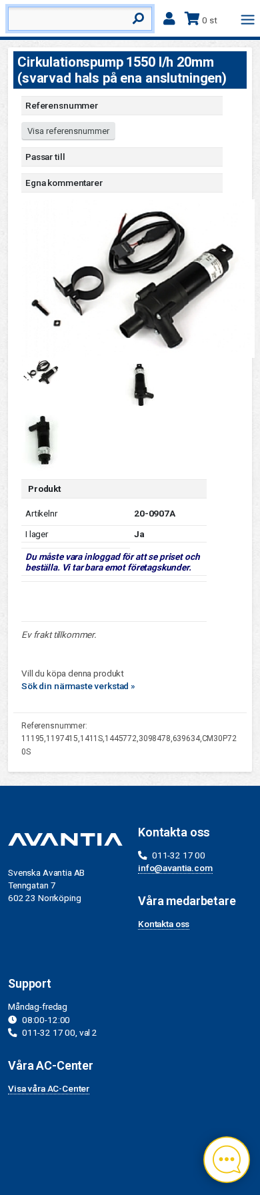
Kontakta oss (163, 923)
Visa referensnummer (68, 131)
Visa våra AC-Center (48, 1088)
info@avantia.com (175, 867)
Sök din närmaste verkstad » (78, 685)
